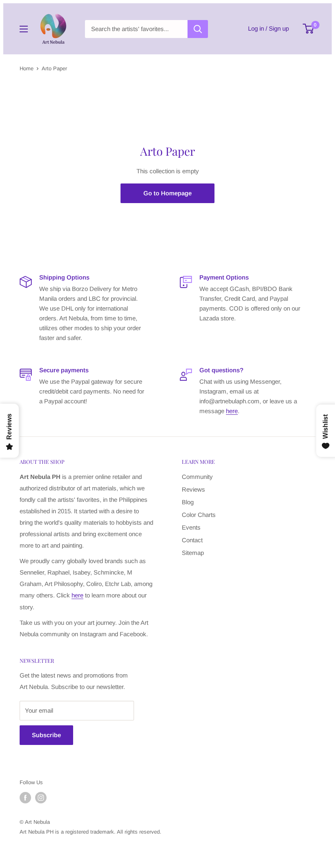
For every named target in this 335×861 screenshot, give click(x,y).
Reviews (193, 489)
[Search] (198, 29)
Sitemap (193, 552)
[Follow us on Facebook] (25, 797)
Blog (188, 502)
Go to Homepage (167, 193)
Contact (192, 540)
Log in (256, 28)
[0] (309, 29)
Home (27, 68)
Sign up (279, 28)
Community (197, 476)
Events (191, 527)
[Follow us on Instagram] (41, 797)
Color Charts (199, 514)
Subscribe (46, 734)
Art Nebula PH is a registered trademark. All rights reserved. (90, 832)
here (232, 410)
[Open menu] (24, 29)
